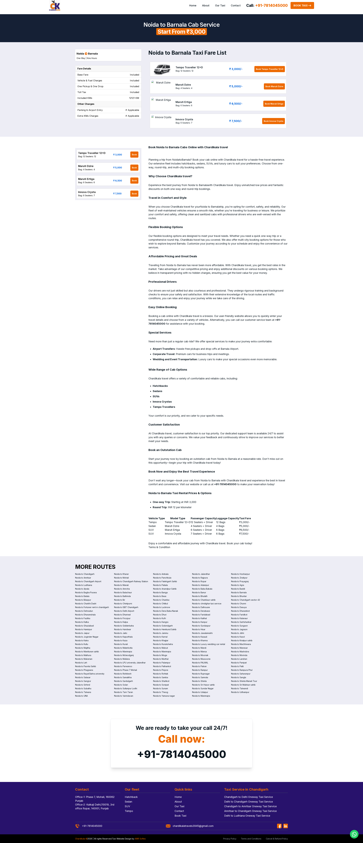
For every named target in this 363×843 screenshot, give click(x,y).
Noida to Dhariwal (122, 614)
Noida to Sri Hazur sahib (203, 685)
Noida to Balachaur (123, 592)
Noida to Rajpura (200, 577)
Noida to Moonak (200, 655)
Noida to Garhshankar (241, 622)
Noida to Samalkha (123, 677)
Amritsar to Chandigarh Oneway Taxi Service (250, 810)
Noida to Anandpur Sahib (165, 589)
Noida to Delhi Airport (124, 611)
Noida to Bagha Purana (86, 592)
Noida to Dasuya (239, 607)
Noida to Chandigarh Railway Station (131, 581)
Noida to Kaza (120, 640)
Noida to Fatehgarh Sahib (165, 581)
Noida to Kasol (238, 637)
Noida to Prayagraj (240, 581)
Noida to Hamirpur (83, 629)
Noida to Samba (160, 677)
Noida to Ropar (199, 581)
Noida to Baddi (238, 589)
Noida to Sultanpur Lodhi (125, 688)
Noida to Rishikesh (122, 673)
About (205, 5)
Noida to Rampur (200, 670)
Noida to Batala (82, 596)
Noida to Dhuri (159, 614)
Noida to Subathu (83, 688)
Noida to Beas (159, 596)
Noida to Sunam (160, 688)
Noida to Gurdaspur (201, 625)
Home (192, 5)
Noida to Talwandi (239, 688)
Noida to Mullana (122, 659)
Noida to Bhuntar (239, 596)
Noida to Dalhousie (201, 607)
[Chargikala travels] (54, 5)
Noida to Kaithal (199, 618)
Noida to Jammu (160, 633)
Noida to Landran (239, 659)
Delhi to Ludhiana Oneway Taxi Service (247, 815)
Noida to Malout (160, 648)
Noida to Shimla (199, 681)
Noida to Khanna (200, 640)
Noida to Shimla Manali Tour (244, 681)
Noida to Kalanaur (239, 618)
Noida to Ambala (160, 574)
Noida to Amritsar (83, 577)
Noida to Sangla (238, 677)
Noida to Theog (160, 692)
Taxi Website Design (121, 838)
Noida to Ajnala (82, 589)
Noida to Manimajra (123, 651)
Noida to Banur (199, 592)
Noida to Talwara (83, 692)
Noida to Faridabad (201, 614)
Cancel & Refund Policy (277, 838)
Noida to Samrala (200, 677)
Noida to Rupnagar (201, 673)
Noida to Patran (199, 666)
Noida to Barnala (239, 592)
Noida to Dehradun (84, 611)
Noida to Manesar (239, 648)
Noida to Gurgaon (239, 625)
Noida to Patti (237, 666)
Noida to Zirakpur (239, 577)
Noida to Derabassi (201, 611)
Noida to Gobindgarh (163, 625)
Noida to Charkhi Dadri (85, 603)
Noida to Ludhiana (83, 585)
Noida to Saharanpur (240, 673)
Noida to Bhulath (199, 596)
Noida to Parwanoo (123, 666)
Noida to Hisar (198, 629)
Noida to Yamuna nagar (164, 696)
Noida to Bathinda (122, 596)
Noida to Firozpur (122, 618)
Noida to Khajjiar (160, 640)
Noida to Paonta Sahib (85, 666)
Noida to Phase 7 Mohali (125, 670)
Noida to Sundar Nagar (203, 688)
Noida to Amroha (122, 589)
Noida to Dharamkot (240, 611)
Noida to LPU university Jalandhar (130, 662)
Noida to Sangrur (83, 681)
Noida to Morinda (239, 655)
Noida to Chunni (238, 603)
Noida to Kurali (121, 644)
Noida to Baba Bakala (202, 589)
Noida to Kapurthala (123, 637)
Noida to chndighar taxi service (206, 603)
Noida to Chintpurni (123, 603)
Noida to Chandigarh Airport (88, 581)
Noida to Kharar (121, 574)
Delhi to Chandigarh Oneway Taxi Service (248, 801)
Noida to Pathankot (162, 666)
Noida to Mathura (83, 655)
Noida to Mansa (199, 651)
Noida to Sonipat (161, 685)
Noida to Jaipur (82, 633)
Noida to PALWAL (200, 662)
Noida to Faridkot (239, 614)
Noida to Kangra (160, 622)
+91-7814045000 (181, 754)
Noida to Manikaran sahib (87, 651)
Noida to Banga (160, 592)
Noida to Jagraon (239, 629)
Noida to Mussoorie (201, 659)
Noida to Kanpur (199, 622)
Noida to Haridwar (122, 629)
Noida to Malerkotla (123, 648)
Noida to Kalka (82, 622)
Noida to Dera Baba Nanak (165, 611)
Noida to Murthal (160, 659)
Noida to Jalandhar (201, 574)
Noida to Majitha (82, 648)
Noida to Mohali (121, 577)
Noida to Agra (237, 585)
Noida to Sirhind (82, 685)
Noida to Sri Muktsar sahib (243, 685)
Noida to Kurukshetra (163, 644)
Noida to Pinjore (160, 670)
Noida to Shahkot (161, 681)
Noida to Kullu (81, 644)
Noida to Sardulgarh (123, 681)
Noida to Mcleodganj (124, 655)
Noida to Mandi (199, 648)
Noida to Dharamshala (85, 614)
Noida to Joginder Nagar (86, 637)
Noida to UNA (81, 696)
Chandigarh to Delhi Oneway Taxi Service (248, 796)
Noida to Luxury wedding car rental (208, 644)
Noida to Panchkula (162, 577)
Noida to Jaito (120, 633)
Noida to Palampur (161, 662)
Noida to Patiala (160, 585)
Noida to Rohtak (160, 673)
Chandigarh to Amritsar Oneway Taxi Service (250, 806)
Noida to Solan (121, 685)
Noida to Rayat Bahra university (89, 673)
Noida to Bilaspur (83, 600)
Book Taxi (301, 5)
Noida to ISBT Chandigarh (126, 607)
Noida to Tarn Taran (123, 692)
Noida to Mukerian (83, 659)
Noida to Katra (81, 640)
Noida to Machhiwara (241, 644)
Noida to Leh (81, 662)
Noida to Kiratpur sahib (241, 640)
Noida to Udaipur (200, 692)
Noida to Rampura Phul (241, 670)
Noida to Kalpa (121, 622)
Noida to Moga (160, 655)
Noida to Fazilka (82, 618)
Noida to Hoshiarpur (240, 574)
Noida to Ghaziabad (84, 625)
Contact (236, 5)
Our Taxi (220, 5)
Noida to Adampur (200, 585)
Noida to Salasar (82, 677)
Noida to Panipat (239, 662)
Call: (267, 5)
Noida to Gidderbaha (124, 625)
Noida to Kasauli (199, 637)
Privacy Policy (229, 838)
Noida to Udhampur (240, 692)
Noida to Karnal (160, 637)
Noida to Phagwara (84, 670)
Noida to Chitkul (160, 603)
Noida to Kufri (159, 618)
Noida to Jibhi (237, 633)
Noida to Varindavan (123, 696)
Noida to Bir (119, 600)
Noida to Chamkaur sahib (204, 600)
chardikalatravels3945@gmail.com (193, 825)
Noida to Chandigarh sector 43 (245, 600)
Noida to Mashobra (240, 651)
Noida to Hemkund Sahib (164, 629)
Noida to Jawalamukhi (202, 633)
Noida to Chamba (161, 600)
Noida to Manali (121, 585)
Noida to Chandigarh (84, 574)
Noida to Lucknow (161, 607)
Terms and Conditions (251, 838)
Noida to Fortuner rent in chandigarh (92, 607)
